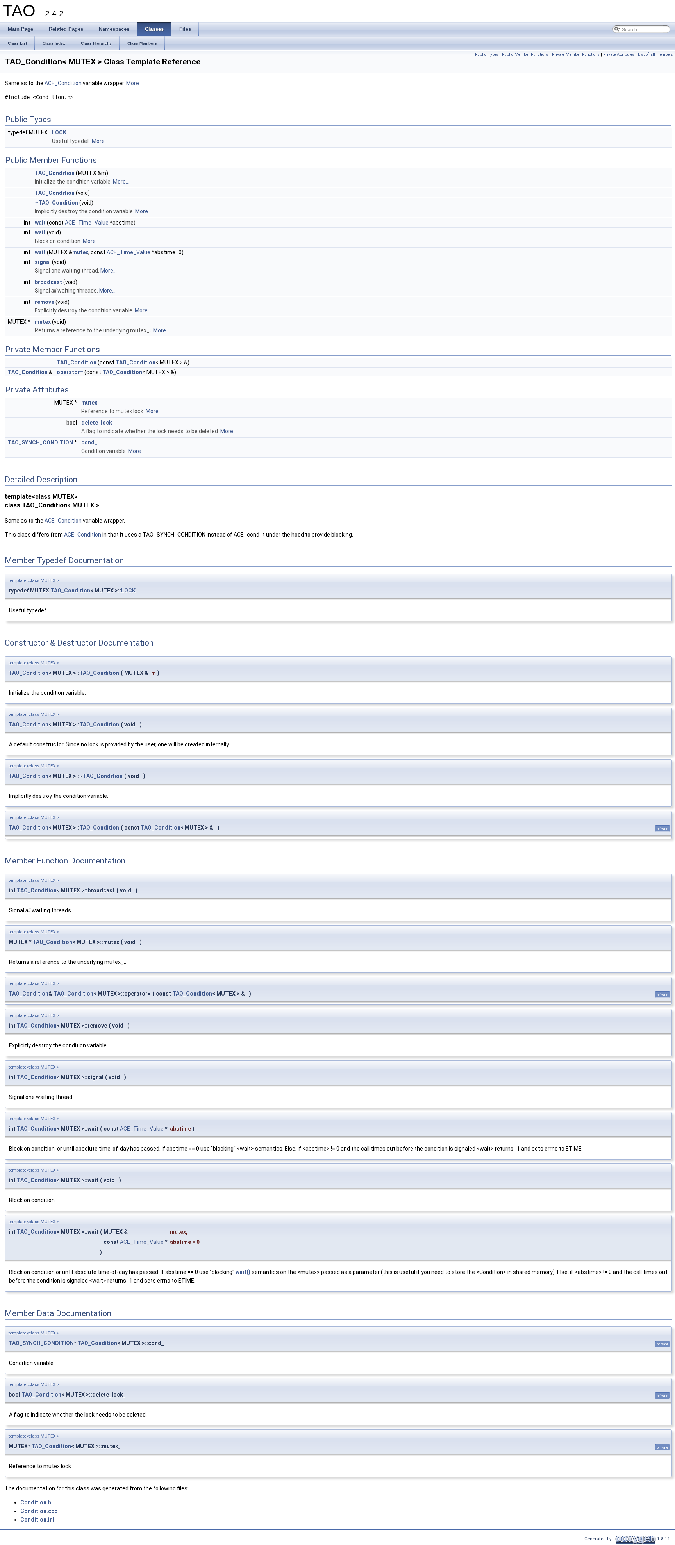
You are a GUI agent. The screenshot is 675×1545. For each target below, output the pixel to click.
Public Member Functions (525, 54)
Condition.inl (37, 1519)
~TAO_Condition (56, 203)
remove (44, 302)
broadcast (48, 282)
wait (40, 222)
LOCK (59, 132)
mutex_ (90, 403)
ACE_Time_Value (87, 222)
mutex (80, 252)
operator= (70, 372)
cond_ (89, 442)
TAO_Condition (55, 173)
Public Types (486, 54)
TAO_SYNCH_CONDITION (40, 442)
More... (134, 83)
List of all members (655, 54)
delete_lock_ (98, 422)
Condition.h (35, 1502)
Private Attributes (618, 54)
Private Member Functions (576, 54)
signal (43, 262)
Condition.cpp (38, 1511)
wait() (243, 1272)
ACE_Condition (63, 83)
